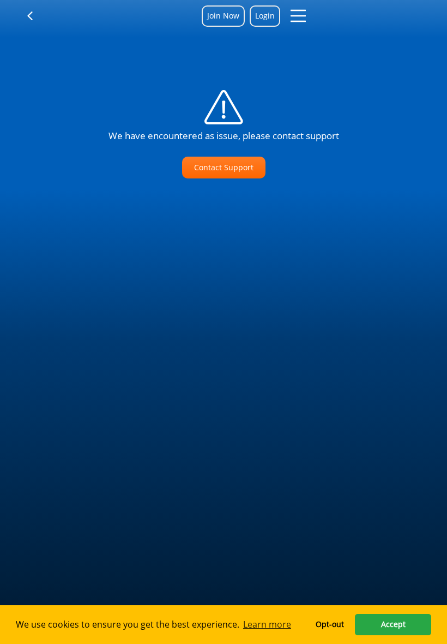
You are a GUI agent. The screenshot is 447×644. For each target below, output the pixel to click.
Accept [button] (393, 624)
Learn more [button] (267, 624)
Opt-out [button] (330, 624)
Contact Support (223, 167)
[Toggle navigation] (37, 15)
